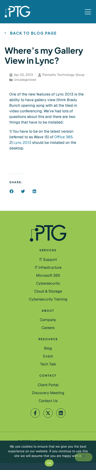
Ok (49, 463)
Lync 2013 (23, 142)
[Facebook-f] (35, 413)
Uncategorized (25, 80)
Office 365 (63, 136)
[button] (11, 191)
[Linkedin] (60, 413)
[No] (84, 457)
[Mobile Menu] (87, 12)
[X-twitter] (48, 413)
